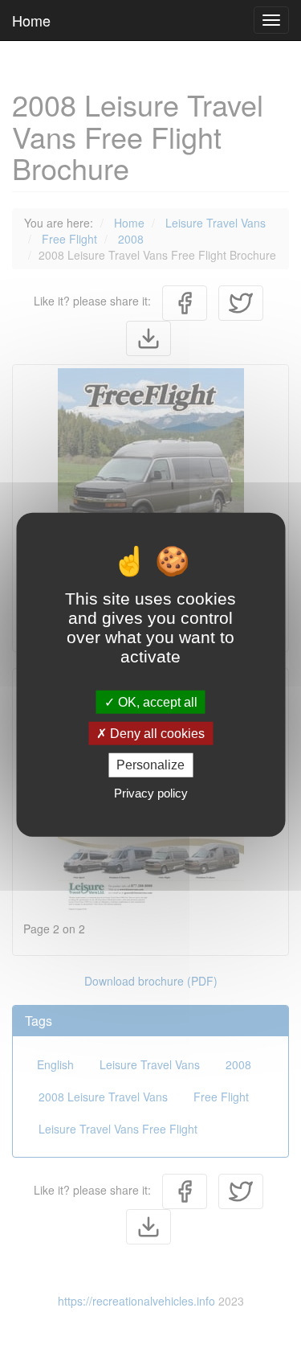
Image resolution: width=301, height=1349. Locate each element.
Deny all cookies (156, 733)
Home (31, 20)
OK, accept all (156, 702)
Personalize (150, 765)
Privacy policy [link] (151, 792)
